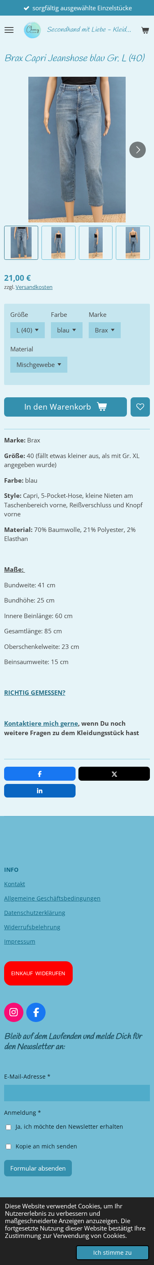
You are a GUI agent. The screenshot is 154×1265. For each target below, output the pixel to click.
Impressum (19, 941)
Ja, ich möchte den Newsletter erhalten (69, 1126)
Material (21, 349)
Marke (97, 314)
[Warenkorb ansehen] (145, 30)
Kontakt (14, 884)
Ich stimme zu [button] (112, 1252)
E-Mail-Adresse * (27, 1076)
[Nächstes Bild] (137, 150)
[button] (21, 243)
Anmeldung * (22, 1112)
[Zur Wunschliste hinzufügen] (140, 407)
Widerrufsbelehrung (32, 927)
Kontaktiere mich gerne (41, 723)
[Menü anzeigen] (9, 30)
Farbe (59, 314)
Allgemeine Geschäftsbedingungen (52, 898)
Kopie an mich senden (46, 1146)
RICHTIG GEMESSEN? (34, 692)
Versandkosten (34, 287)
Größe (19, 314)
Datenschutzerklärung (34, 913)
